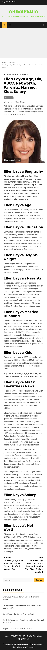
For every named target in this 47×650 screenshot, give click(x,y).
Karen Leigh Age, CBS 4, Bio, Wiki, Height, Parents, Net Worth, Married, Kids (13, 563)
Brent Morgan (20, 102)
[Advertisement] (23, 43)
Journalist (25, 74)
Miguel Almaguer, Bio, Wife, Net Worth (17, 629)
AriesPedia (23, 11)
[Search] (43, 25)
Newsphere (17, 647)
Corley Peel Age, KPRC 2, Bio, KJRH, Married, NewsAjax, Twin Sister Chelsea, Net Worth (34, 564)
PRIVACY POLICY (18, 636)
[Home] (4, 25)
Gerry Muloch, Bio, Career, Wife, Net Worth (18, 614)
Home (6, 636)
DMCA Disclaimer (34, 636)
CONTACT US (23, 639)
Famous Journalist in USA (12, 74)
